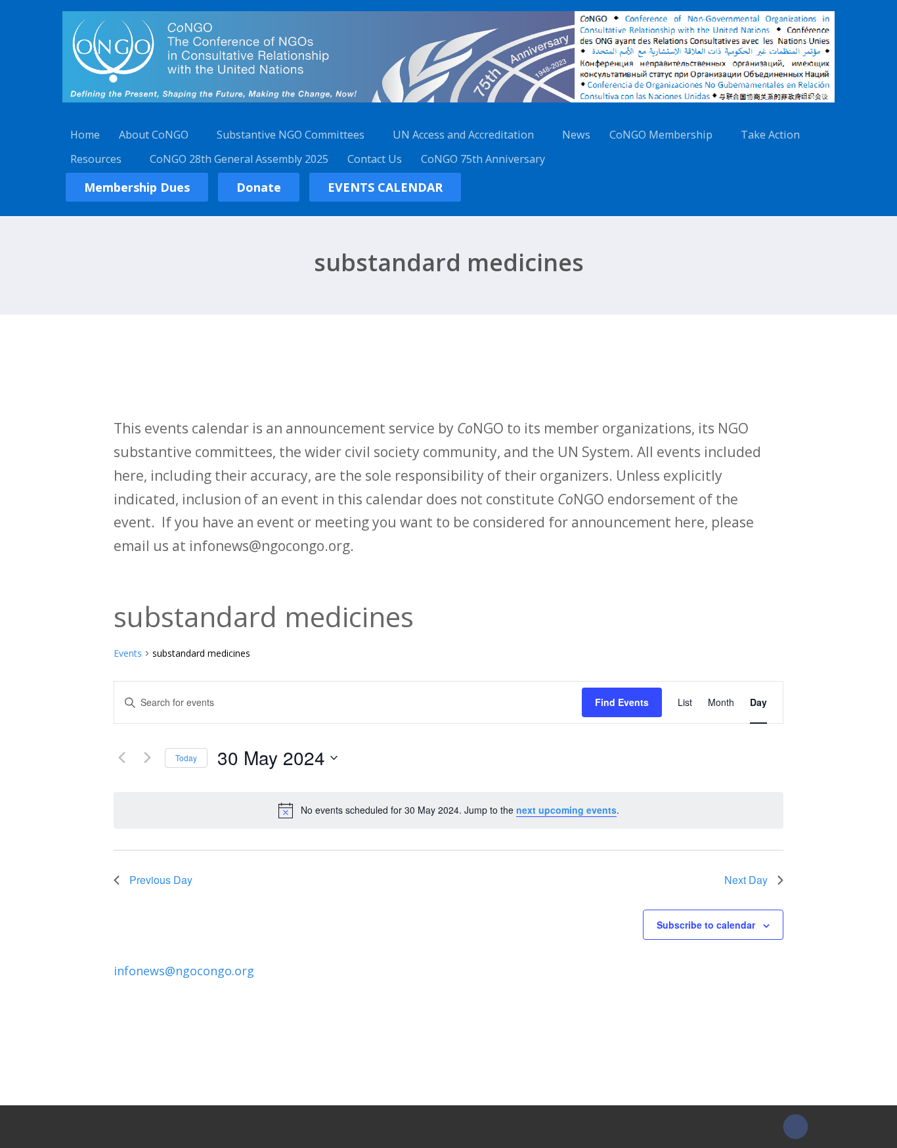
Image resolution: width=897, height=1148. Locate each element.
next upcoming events (566, 809)
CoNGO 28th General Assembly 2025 (239, 159)
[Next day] (147, 758)
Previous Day (160, 879)
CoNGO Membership (660, 134)
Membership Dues (137, 187)
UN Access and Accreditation (463, 134)
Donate (258, 187)
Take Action (770, 134)
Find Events (622, 702)
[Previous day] (121, 758)
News (576, 134)
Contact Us (374, 159)
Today (186, 757)
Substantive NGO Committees (290, 134)
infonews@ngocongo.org (184, 971)
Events (128, 653)
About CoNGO (153, 134)
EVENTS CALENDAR (385, 187)
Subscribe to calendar (706, 924)
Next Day (746, 879)
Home (85, 134)
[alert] (448, 810)
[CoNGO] (448, 104)
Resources (95, 159)
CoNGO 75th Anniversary (483, 159)
